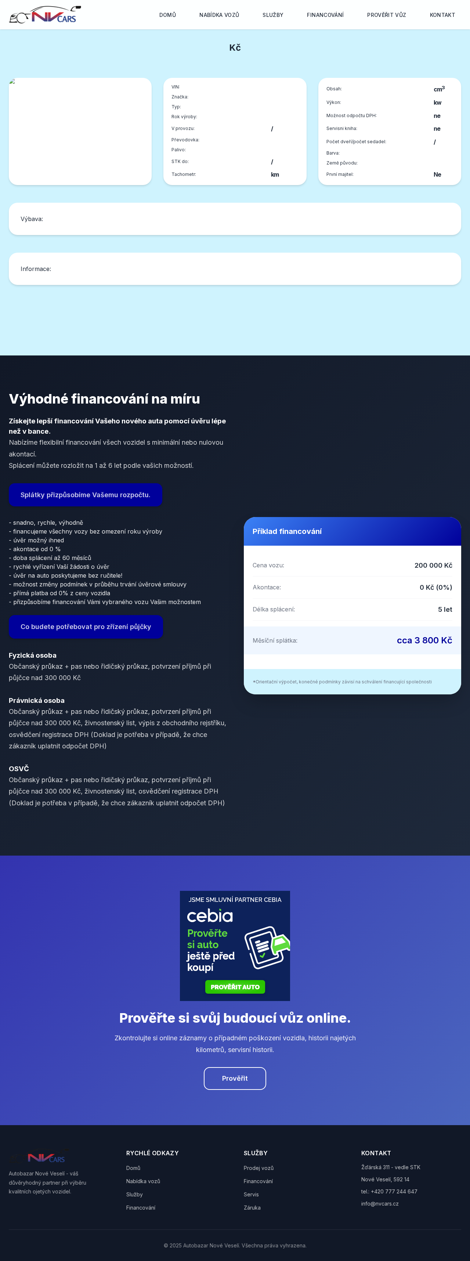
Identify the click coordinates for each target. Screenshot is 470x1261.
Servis (251, 1194)
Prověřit (235, 1078)
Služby (273, 15)
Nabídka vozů (219, 15)
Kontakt (442, 15)
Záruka (252, 1207)
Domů (167, 15)
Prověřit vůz (386, 15)
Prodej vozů (259, 1168)
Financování (325, 15)
